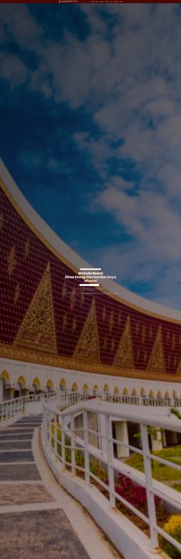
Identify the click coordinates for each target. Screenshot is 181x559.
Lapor (121, 1)
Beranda (93, 1)
